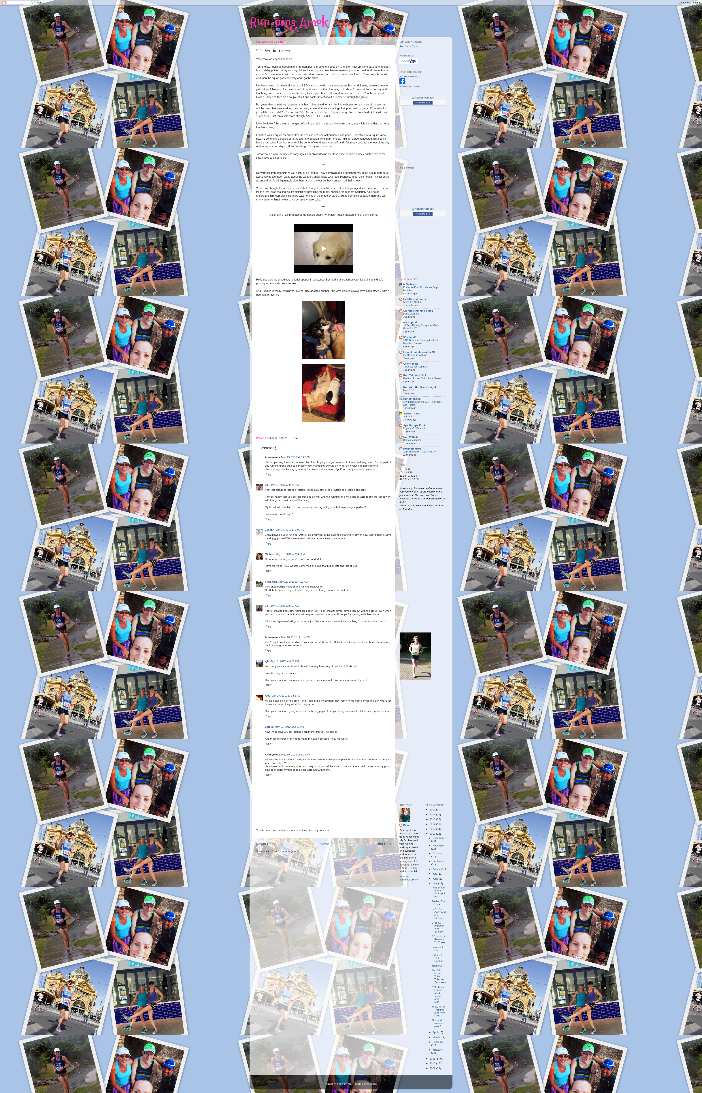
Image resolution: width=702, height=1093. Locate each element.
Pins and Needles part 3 (438, 1023)
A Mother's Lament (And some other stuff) (438, 994)
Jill (267, 485)
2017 (433, 809)
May (435, 883)
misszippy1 (410, 322)
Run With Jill (411, 437)
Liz (267, 606)
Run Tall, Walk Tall (414, 375)
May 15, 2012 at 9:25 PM (284, 485)
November (439, 845)
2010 (433, 1063)
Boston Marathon (412, 440)
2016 (433, 814)
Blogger (371, 1083)
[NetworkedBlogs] (423, 97)
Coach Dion (410, 363)
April (435, 1032)
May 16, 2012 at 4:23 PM (284, 661)
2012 (433, 833)
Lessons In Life (438, 949)
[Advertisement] (414, 571)
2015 (433, 819)
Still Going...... (411, 416)
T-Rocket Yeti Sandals (415, 366)
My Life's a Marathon (408, 76)
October (437, 853)
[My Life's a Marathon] (402, 83)
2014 (433, 824)
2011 (433, 1058)
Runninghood (412, 398)
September (439, 861)
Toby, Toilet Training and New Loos (438, 1011)
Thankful (437, 965)
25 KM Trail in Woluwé (415, 355)
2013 (433, 829)
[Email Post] (295, 438)
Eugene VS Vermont (414, 428)
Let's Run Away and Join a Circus (439, 913)
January (437, 1049)
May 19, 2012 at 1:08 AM (295, 754)
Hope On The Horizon (437, 958)
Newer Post (265, 844)
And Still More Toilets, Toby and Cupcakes (439, 976)
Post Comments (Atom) (285, 851)
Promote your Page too (409, 87)
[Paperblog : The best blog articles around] (408, 63)
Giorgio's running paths (418, 310)
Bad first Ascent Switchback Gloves (422, 378)
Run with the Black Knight (419, 387)
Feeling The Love (439, 903)
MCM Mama (410, 284)
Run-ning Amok (289, 22)
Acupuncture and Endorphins (438, 892)
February (438, 1042)
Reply (268, 474)
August (437, 869)
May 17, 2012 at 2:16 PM (289, 726)
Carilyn (269, 726)
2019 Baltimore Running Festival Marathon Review (420, 342)
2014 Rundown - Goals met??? (419, 451)
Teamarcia (271, 581)
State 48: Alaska (412, 302)
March (437, 1037)
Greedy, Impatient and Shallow (438, 927)
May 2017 (408, 390)
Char (406, 825)
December (439, 838)
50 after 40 (409, 337)
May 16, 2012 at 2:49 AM (290, 554)
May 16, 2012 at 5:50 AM (284, 606)
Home (324, 844)
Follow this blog (423, 103)
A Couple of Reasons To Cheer (438, 939)
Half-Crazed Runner (415, 299)
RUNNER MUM (412, 448)
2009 (433, 1068)
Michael (270, 554)
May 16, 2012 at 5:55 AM (295, 637)
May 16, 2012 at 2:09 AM (290, 529)
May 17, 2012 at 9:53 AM (286, 695)
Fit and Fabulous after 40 (419, 352)
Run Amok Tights (409, 46)
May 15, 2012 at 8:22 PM (295, 457)
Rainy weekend (411, 313)
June (436, 878)
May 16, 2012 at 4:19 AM (293, 581)
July (435, 873)
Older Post (383, 844)
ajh (267, 661)
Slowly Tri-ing (411, 413)
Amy (267, 695)
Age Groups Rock (414, 425)
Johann (269, 529)
